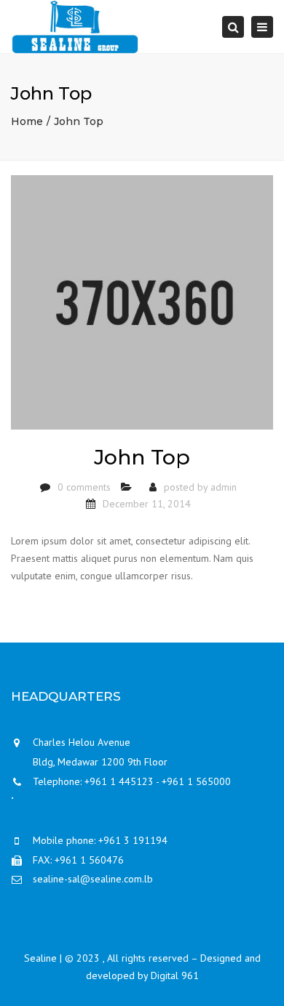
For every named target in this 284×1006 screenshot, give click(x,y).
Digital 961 (175, 975)
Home (27, 121)
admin (223, 487)
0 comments (84, 487)
